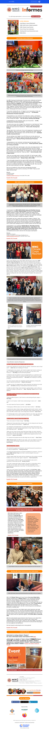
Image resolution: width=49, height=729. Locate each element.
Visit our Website (24, 698)
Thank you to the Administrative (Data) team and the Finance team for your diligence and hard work (24, 509)
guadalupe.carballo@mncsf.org (13, 175)
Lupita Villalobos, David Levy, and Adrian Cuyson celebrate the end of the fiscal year (24, 566)
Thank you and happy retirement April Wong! (24, 70)
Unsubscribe (17, 722)
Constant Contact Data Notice (29, 722)
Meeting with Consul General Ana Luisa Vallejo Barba (24, 571)
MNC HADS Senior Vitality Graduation (24, 182)
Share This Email (16, 701)
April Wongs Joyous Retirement (24, 38)
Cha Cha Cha (17, 515)
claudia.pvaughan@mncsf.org (13, 236)
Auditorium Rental (24, 632)
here (34, 636)
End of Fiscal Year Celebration (24, 483)
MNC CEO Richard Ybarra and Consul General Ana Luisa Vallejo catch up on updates (24, 593)
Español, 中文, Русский (12, 177)
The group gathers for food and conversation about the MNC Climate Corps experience (24, 359)
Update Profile (21, 722)
